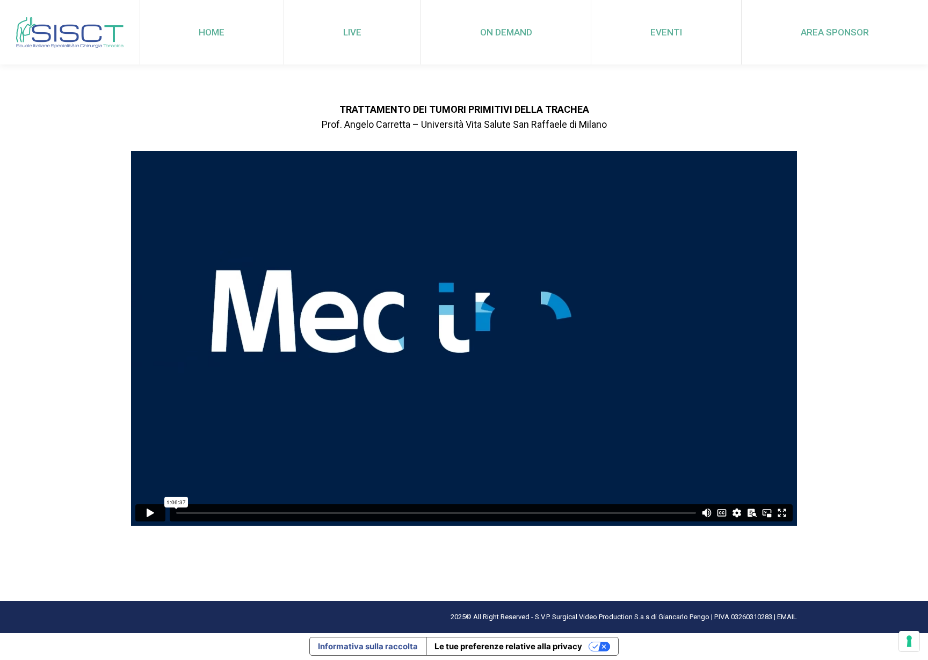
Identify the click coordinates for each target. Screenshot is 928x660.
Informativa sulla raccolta (368, 646)
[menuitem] (212, 32)
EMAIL (787, 617)
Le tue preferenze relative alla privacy (508, 646)
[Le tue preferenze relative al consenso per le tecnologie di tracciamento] (909, 641)
